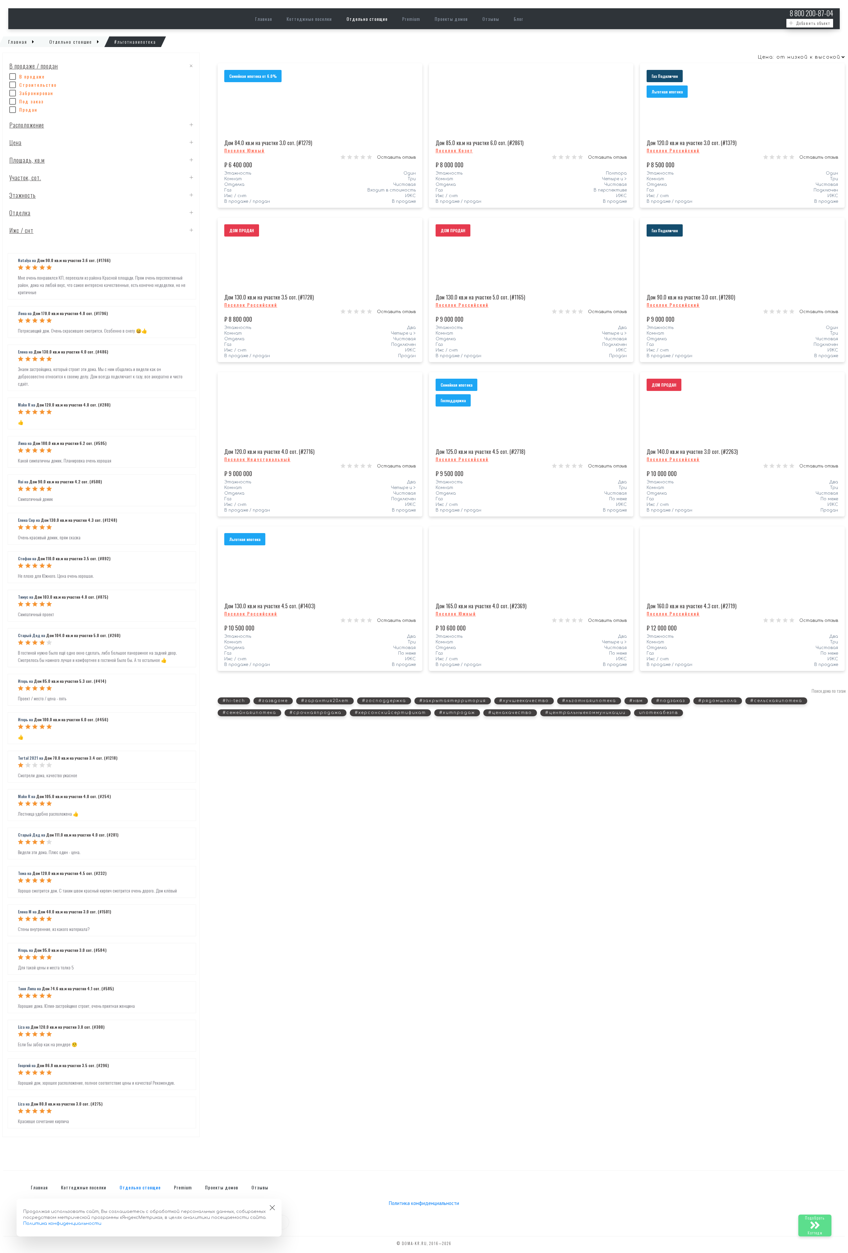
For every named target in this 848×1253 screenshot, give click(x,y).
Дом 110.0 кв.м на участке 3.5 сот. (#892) (73, 558)
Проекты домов (451, 18)
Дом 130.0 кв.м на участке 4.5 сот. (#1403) (269, 606)
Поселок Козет (454, 150)
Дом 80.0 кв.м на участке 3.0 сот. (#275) (66, 1104)
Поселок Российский (673, 150)
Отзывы (490, 18)
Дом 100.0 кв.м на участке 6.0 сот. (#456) (71, 719)
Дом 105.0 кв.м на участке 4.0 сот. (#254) (73, 796)
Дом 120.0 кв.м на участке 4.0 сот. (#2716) (269, 452)
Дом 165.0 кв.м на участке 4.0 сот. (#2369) (481, 606)
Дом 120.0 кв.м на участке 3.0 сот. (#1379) (691, 143)
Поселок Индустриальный (257, 459)
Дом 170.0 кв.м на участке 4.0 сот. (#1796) (70, 313)
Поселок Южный (244, 150)
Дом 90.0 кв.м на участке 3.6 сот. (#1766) (73, 260)
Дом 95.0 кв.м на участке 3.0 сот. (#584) (70, 950)
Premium (411, 18)
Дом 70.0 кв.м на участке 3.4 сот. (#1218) (80, 758)
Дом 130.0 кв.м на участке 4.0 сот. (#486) (70, 351)
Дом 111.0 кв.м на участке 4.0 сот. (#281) (82, 835)
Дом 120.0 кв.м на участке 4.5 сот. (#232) (69, 873)
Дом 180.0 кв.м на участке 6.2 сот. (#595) (69, 443)
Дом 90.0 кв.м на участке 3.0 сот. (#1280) (691, 297)
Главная (263, 18)
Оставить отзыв (396, 157)
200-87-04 (811, 13)
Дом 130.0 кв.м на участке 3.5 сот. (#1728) (269, 297)
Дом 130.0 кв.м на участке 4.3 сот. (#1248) (79, 520)
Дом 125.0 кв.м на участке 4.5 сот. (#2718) (480, 452)
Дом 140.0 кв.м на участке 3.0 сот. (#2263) (692, 452)
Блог (518, 18)
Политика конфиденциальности (424, 1203)
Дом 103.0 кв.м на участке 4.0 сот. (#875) (71, 597)
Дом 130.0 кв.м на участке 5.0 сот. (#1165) (480, 297)
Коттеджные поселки (309, 18)
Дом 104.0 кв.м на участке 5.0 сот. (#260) (83, 635)
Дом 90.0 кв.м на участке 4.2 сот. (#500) (65, 481)
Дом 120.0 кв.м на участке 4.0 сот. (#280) (73, 405)
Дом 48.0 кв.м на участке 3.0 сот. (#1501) (74, 911)
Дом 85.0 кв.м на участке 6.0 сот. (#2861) (479, 143)
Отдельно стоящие (367, 18)
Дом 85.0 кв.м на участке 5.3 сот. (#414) (70, 681)
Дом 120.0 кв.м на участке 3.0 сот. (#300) (67, 1027)
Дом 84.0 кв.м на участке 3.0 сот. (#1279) (268, 143)
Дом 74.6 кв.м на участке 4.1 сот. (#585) (78, 988)
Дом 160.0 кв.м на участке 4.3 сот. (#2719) (691, 606)
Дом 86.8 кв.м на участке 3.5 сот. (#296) (72, 1065)
